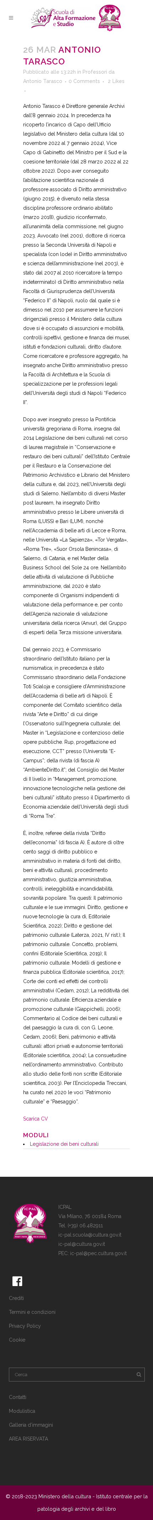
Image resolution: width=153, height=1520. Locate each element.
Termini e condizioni (32, 1312)
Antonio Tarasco (42, 81)
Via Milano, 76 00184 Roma (89, 1216)
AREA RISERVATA (28, 1439)
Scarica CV (35, 1119)
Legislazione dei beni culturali (64, 1144)
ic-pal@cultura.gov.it (81, 1244)
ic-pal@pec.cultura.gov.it (98, 1253)
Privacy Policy (25, 1326)
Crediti (16, 1298)
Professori (95, 72)
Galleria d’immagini (31, 1425)
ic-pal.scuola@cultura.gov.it (89, 1235)
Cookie (17, 1340)
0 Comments (84, 81)
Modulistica (22, 1411)
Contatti (17, 1397)
